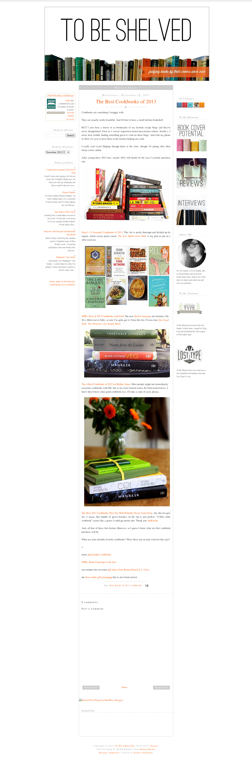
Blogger (154, 745)
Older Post (161, 687)
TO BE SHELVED (125, 745)
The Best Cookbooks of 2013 (126, 101)
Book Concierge (142, 316)
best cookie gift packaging (98, 577)
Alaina (68, 100)
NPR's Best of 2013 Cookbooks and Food (102, 316)
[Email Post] (146, 585)
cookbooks (136, 585)
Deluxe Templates (143, 752)
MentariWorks (147, 749)
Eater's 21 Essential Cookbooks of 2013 (102, 232)
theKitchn (153, 520)
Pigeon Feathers (68, 192)
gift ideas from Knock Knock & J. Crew (128, 569)
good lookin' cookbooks (99, 554)
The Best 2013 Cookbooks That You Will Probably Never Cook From (117, 513)
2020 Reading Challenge (60, 95)
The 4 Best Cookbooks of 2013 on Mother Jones (106, 384)
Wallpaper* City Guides (65, 257)
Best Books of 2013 (120, 585)
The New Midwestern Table (132, 236)
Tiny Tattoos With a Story (65, 211)
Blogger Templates (109, 752)
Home (124, 687)
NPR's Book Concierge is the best (99, 562)
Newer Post (91, 687)
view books (70, 119)
